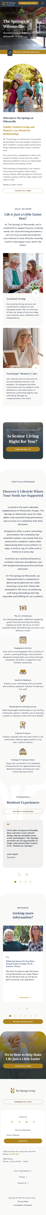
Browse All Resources (23, 1021)
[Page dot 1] (15, 882)
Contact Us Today (23, 190)
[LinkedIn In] (26, 1122)
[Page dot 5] (31, 1016)
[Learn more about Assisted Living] (36, 293)
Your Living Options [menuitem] (22, 1171)
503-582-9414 (14, 1154)
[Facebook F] (12, 1122)
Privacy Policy (23, 1201)
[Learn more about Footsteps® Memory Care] (36, 368)
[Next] (26, 874)
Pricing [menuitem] (22, 1177)
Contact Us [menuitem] (21, 1183)
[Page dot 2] (20, 882)
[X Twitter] (34, 1122)
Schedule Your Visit (28, 3)
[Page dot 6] (36, 1016)
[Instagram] (19, 1122)
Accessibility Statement (23, 1205)
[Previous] (19, 874)
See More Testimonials (23, 811)
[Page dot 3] (26, 882)
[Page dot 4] (31, 882)
